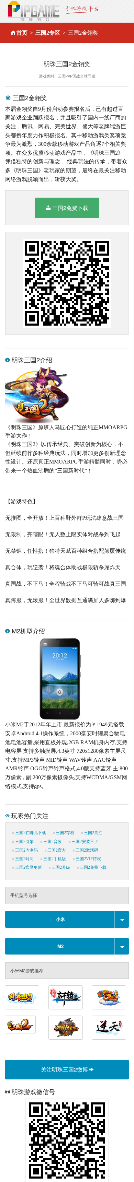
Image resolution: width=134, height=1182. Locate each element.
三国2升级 (60, 867)
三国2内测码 (26, 850)
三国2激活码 (86, 850)
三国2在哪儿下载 (30, 832)
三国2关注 (92, 832)
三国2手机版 (54, 858)
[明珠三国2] (20, 1024)
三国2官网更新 (28, 867)
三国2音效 (52, 841)
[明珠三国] (22, 997)
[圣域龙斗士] (65, 1027)
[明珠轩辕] (65, 997)
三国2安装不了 (84, 841)
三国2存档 (64, 832)
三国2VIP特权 (88, 858)
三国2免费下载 (70, 208)
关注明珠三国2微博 (65, 1069)
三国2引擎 (24, 841)
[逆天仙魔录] (109, 1027)
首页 (21, 33)
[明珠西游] (109, 997)
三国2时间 (24, 858)
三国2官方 (56, 850)
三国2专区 (47, 33)
